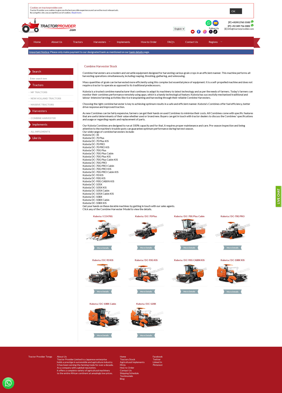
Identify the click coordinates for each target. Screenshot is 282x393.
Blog (122, 378)
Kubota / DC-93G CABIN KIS (189, 260)
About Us (56, 41)
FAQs (123, 364)
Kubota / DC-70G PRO (233, 216)
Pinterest (158, 364)
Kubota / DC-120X (146, 303)
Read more (76, 12)
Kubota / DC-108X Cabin (103, 303)
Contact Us (191, 41)
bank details (136, 51)
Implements (123, 41)
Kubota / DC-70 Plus (146, 216)
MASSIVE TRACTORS (42, 104)
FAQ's (170, 41)
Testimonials (126, 376)
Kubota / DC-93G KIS (146, 260)
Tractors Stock (127, 359)
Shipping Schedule (129, 373)
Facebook (158, 356)
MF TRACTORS (39, 92)
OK (233, 11)
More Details (103, 248)
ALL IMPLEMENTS (40, 131)
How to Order (149, 41)
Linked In (157, 362)
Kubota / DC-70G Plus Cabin (189, 216)
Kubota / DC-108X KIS (233, 260)
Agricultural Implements (132, 362)
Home (37, 41)
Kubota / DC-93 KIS (102, 260)
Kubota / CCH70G (102, 216)
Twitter (157, 359)
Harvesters (100, 41)
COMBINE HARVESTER (43, 118)
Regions (213, 41)
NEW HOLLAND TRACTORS (46, 98)
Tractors (78, 41)
